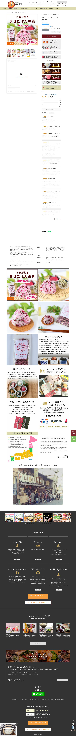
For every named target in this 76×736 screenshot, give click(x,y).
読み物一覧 (38, 643)
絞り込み (52, 112)
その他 (56, 8)
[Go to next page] (60, 219)
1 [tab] (25, 522)
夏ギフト (32, 8)
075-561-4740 (43, 714)
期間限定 (51, 8)
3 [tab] (29, 522)
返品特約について (46, 91)
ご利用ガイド (43, 699)
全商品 (4, 8)
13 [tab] (48, 522)
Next (36, 30)
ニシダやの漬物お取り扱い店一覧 (26, 699)
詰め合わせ (16, 8)
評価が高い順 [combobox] (44, 112)
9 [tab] (40, 522)
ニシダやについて (15, 699)
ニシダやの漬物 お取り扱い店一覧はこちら (38, 602)
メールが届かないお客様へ (59, 699)
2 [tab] (27, 522)
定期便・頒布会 (24, 8)
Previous (8, 30)
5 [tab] (33, 522)
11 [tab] (44, 522)
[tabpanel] (9, 517)
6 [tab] (35, 522)
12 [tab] (46, 522)
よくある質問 (50, 699)
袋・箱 (61, 8)
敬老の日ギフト (43, 8)
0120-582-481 (16, 672)
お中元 (36, 8)
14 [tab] (50, 522)
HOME (8, 12)
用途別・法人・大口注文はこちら (38, 596)
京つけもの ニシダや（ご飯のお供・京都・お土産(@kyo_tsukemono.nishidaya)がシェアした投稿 (28, 91)
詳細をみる (17, 559)
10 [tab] (42, 522)
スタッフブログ (36, 699)
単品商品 (10, 8)
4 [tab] (31, 522)
